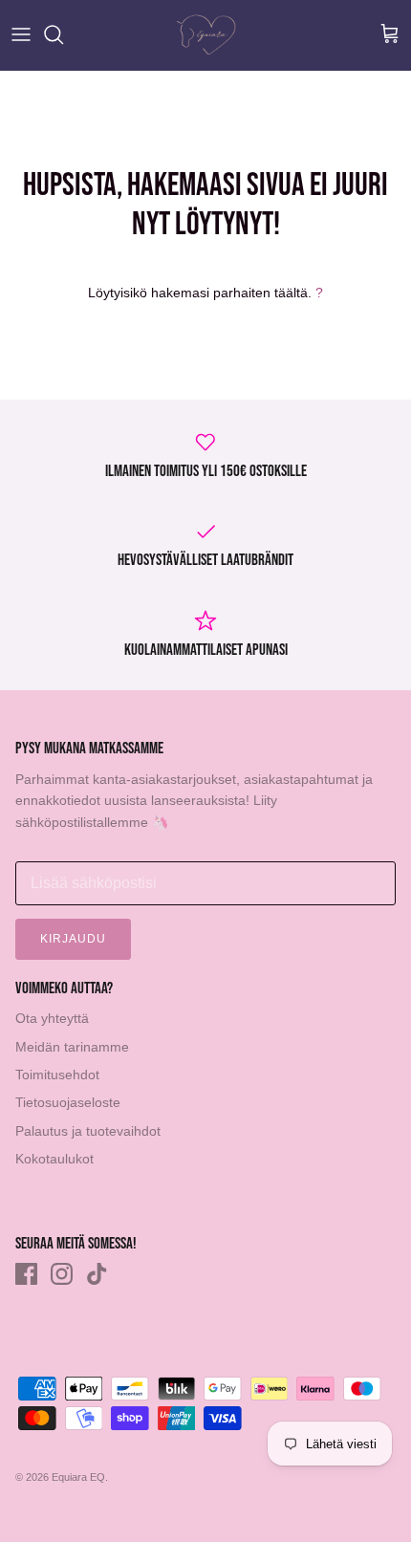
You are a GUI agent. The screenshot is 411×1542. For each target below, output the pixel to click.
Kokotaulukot (54, 1158)
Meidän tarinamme (72, 1046)
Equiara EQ (78, 1477)
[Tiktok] (97, 1274)
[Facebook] (26, 1274)
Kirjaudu (73, 938)
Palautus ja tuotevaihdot (88, 1131)
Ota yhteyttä (52, 1018)
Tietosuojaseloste (67, 1102)
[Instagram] (62, 1274)
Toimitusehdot (57, 1074)
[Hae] (63, 34)
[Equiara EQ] (206, 35)
